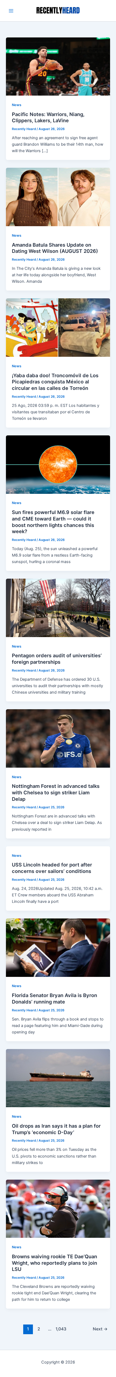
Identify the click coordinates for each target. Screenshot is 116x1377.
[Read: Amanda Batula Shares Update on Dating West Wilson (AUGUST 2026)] (58, 196)
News (16, 105)
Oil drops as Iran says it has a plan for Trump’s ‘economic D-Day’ (56, 1129)
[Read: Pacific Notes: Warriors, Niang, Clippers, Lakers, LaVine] (58, 66)
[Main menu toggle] (11, 10)
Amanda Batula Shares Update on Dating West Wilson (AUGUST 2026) (55, 248)
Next (100, 1328)
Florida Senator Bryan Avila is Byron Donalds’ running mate (54, 998)
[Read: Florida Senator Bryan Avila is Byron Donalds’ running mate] (58, 947)
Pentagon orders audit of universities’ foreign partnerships (57, 658)
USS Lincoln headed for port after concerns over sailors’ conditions (52, 868)
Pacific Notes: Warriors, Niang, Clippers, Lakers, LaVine (48, 117)
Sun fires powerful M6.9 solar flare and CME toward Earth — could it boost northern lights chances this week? (53, 521)
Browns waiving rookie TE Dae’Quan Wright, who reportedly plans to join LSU (54, 1262)
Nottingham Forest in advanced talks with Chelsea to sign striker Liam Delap (56, 792)
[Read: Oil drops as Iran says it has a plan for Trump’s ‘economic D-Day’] (58, 1077)
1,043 (60, 1328)
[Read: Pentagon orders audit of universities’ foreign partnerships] (58, 607)
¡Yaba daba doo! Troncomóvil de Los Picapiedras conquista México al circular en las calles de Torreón (55, 381)
